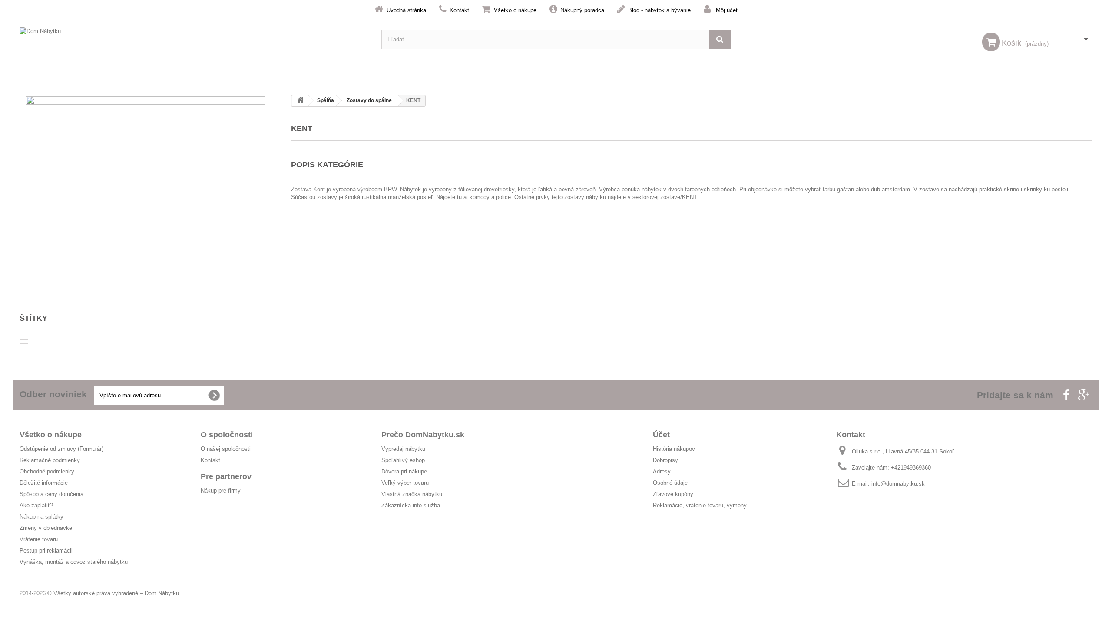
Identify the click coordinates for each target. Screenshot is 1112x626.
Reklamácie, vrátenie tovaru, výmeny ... (703, 505)
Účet (661, 434)
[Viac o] (24, 341)
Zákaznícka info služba (410, 505)
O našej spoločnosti (226, 449)
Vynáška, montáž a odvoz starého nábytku (74, 562)
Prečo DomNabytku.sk (422, 434)
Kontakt (459, 10)
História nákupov (674, 449)
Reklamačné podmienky (50, 460)
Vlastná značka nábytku (411, 494)
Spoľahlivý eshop (403, 460)
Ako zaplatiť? (36, 505)
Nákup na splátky (41, 516)
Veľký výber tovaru (405, 482)
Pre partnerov (226, 476)
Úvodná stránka (406, 10)
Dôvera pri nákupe (404, 471)
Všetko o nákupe (515, 10)
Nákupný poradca (582, 10)
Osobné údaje (670, 482)
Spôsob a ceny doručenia (51, 494)
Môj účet (727, 10)
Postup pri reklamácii (46, 550)
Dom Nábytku (162, 593)
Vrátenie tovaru (39, 539)
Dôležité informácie (44, 482)
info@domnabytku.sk (898, 483)
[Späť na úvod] (300, 100)
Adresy (662, 471)
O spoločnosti (227, 434)
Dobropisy (665, 460)
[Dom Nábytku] (194, 39)
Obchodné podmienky (47, 471)
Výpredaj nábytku (403, 449)
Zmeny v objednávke (46, 528)
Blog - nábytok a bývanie (659, 10)
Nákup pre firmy (221, 490)
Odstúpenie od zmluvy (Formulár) (61, 449)
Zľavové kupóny (673, 494)
